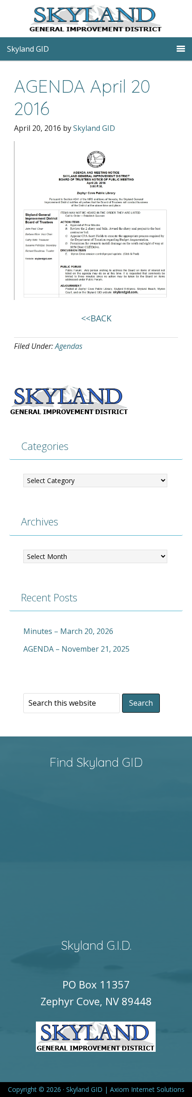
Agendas (68, 346)
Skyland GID (110, 21)
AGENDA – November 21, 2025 (76, 649)
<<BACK (96, 318)
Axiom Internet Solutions (147, 1089)
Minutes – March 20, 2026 (68, 631)
